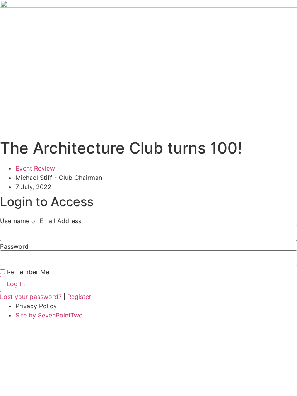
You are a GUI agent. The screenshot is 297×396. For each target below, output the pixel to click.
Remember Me (27, 272)
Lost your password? (31, 296)
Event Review (35, 168)
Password (14, 246)
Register (79, 296)
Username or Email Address (40, 221)
